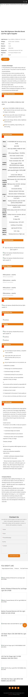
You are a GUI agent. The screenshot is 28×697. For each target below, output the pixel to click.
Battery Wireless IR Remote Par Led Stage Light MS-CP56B (14, 589)
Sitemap (10, 694)
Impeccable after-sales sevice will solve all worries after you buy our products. (13, 357)
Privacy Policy (16, 694)
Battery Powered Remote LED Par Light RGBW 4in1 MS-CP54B (13, 612)
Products (17, 568)
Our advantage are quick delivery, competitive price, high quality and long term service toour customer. (14, 351)
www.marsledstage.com (18, 693)
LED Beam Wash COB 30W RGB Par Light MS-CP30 (13, 634)
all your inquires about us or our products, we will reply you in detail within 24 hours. (14, 362)
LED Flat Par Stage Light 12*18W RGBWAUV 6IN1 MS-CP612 (11, 657)
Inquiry (5, 59)
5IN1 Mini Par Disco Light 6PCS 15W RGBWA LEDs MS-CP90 (12, 680)
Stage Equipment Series (7, 568)
